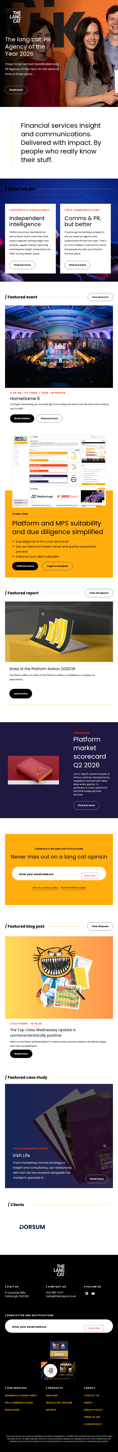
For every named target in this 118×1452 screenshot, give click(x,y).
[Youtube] (93, 1294)
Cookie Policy (93, 1424)
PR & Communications (31, 1148)
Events (88, 1402)
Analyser (51, 1395)
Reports (51, 1409)
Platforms (20, 1023)
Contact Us (91, 1395)
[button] (97, 1179)
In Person (58, 392)
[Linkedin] (87, 1294)
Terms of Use (92, 1417)
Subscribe (89, 875)
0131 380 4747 (54, 1292)
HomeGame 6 (25, 398)
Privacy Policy (93, 1409)
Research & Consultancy (21, 1395)
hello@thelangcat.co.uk (61, 1296)
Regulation (12, 1409)
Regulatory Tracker (59, 1402)
